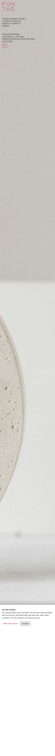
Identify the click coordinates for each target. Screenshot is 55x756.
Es (4, 45)
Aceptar (25, 623)
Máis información (10, 623)
